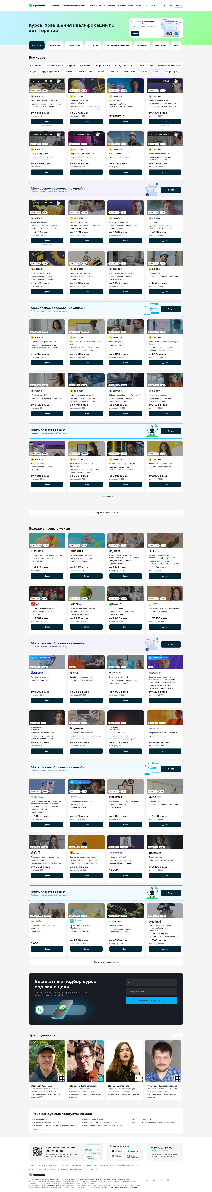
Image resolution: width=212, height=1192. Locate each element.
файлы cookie (55, 1185)
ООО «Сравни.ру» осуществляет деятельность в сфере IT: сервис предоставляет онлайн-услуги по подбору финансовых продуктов (76, 1179)
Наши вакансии (75, 1169)
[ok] (161, 1180)
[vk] (154, 1180)
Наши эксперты (61, 1169)
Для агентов (76, 1165)
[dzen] (168, 1180)
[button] (106, 28)
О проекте (33, 1165)
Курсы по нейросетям (141, 1119)
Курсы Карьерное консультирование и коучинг (102, 1125)
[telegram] (147, 1180)
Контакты (43, 1165)
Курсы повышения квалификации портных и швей (153, 1122)
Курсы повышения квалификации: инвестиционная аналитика (56, 1125)
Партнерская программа (58, 1165)
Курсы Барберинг (39, 1119)
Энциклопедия (35, 1169)
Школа (155, 71)
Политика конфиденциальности (123, 1165)
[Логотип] (85, 1174)
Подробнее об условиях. (110, 1187)
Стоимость (127, 71)
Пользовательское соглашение (96, 1165)
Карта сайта (48, 1169)
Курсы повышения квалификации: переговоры (102, 1122)
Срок (142, 71)
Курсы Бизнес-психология (93, 1119)
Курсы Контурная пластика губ (45, 1122)
